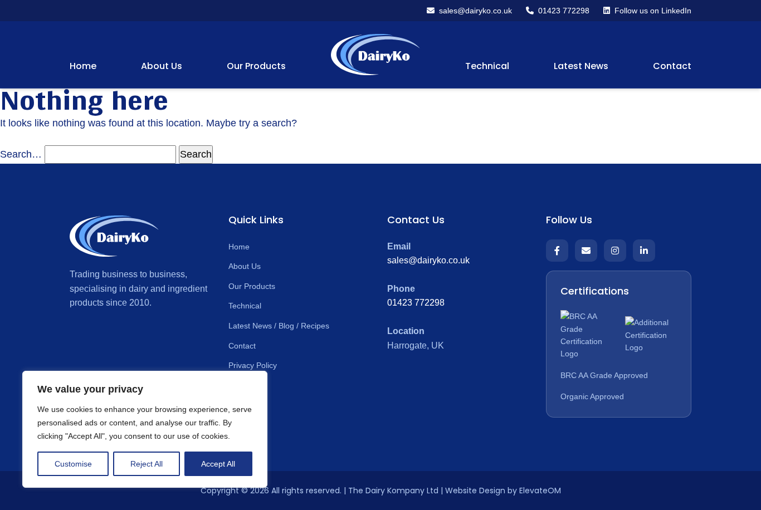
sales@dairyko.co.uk (428, 260)
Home (83, 66)
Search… (21, 154)
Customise (73, 463)
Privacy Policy (252, 365)
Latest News (581, 66)
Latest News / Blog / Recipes (278, 325)
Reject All (146, 463)
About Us (161, 66)
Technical (487, 66)
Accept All (218, 463)
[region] (144, 429)
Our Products (256, 66)
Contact (672, 66)
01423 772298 (416, 302)
